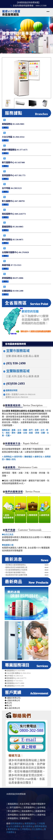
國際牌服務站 (16, 823)
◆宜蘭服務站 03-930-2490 (14, 686)
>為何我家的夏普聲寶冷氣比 (15, 572)
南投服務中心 (27, 811)
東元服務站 (27, 826)
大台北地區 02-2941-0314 (13, 137)
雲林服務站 (13, 815)
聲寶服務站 (30, 823)
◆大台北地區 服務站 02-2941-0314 (17, 673)
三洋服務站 (25, 829)
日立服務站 (15, 826)
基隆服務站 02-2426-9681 (13, 124)
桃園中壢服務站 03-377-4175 (14, 150)
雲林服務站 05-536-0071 (12, 239)
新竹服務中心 (16, 807)
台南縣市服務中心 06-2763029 (15, 252)
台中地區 (41, 807)
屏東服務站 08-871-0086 (12, 278)
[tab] (8, 103)
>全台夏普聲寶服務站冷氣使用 (16, 570)
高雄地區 (41, 815)
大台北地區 (24, 804)
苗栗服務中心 (30, 807)
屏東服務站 (13, 818)
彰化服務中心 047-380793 (13, 201)
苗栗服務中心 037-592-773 (13, 175)
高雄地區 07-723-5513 (11, 265)
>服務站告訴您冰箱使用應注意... (16, 567)
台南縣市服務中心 (27, 815)
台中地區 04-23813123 (12, 188)
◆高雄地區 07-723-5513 (14, 681)
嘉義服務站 (40, 811)
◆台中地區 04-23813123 (14, 676)
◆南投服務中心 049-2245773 (15, 678)
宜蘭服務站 (24, 818)
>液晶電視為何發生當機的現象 (16, 575)
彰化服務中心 (14, 811)
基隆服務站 (13, 804)
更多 (5, 127)
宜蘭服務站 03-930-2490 (12, 291)
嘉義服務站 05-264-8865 (12, 227)
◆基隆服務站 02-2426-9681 (15, 671)
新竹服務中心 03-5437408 (13, 162)
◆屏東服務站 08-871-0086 (14, 683)
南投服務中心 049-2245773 (14, 214)
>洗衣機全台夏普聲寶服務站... (16, 565)
